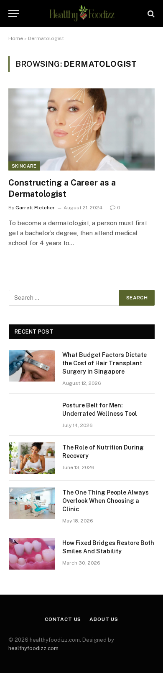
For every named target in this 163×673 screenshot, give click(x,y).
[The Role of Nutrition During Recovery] (32, 458)
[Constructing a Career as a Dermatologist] (81, 129)
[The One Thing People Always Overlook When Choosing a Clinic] (32, 503)
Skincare (24, 165)
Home (15, 38)
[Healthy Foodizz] (81, 13)
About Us (103, 619)
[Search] (150, 13)
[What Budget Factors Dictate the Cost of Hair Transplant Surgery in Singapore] (32, 366)
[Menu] (13, 13)
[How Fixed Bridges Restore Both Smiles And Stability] (32, 554)
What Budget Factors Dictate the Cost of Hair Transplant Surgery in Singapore (104, 363)
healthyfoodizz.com (33, 648)
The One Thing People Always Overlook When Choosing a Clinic (105, 500)
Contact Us (63, 619)
